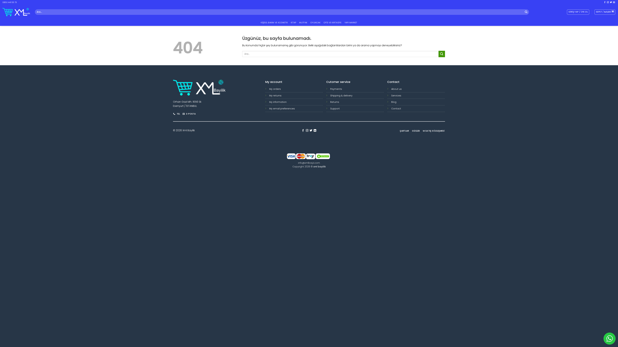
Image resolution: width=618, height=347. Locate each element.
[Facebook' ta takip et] (605, 2)
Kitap (293, 22)
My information (278, 102)
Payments (336, 89)
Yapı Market (351, 22)
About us (396, 89)
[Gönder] (526, 12)
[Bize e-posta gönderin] (614, 2)
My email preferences (282, 108)
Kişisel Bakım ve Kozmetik (274, 22)
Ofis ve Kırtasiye (332, 22)
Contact (396, 108)
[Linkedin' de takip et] (315, 130)
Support (335, 108)
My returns (275, 95)
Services (396, 95)
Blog (393, 102)
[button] (605, 12)
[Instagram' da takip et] (608, 2)
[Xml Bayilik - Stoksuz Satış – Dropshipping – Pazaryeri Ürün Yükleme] (16, 12)
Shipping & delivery (341, 95)
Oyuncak (315, 22)
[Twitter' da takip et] (611, 2)
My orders (275, 89)
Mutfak (303, 22)
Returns (334, 102)
